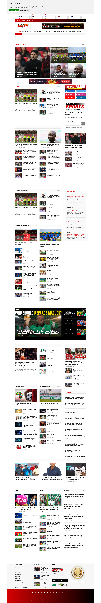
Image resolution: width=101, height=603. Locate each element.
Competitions (60, 31)
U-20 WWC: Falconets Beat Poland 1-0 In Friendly (58, 58)
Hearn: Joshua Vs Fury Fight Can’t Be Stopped (54, 441)
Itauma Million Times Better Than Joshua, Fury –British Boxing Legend (54, 423)
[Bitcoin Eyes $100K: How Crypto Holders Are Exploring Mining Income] (18, 411)
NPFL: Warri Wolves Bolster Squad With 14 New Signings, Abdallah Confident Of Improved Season (54, 298)
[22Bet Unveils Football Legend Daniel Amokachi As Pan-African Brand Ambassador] (27, 469)
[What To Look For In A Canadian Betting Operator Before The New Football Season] (18, 546)
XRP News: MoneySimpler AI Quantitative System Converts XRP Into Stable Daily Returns (29, 440)
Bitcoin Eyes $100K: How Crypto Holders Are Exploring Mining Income (29, 411)
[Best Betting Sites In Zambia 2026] (18, 540)
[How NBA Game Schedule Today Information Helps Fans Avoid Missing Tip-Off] (26, 354)
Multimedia (72, 31)
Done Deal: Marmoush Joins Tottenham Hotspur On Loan (53, 169)
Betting (18, 20)
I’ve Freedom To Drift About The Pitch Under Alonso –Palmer (29, 169)
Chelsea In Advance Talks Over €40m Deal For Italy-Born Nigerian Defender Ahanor (29, 274)
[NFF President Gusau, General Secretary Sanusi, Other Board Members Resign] (18, 175)
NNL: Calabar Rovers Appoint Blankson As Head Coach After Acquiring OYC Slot (53, 285)
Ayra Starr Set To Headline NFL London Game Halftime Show (78, 370)
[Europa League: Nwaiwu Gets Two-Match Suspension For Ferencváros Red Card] (18, 268)
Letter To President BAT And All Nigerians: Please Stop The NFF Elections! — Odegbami (53, 523)
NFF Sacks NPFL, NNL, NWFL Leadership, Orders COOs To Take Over (54, 252)
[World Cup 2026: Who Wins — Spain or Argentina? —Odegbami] (43, 543)
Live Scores (18, 33)
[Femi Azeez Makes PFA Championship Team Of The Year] (18, 295)
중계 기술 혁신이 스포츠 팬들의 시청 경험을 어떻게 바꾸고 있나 (30, 527)
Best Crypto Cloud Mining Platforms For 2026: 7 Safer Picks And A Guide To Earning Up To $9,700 (30, 424)
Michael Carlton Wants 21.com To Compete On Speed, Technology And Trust (52, 479)
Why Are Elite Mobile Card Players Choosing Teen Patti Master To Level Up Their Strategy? (74, 545)
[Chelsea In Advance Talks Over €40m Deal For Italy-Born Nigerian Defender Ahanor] (18, 275)
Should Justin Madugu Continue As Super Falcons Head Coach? (69, 331)
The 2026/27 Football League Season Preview (69, 321)
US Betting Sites (79, 558)
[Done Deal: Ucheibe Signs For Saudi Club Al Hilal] (43, 106)
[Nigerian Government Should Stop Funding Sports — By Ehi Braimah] (43, 350)
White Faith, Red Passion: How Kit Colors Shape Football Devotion (74, 536)
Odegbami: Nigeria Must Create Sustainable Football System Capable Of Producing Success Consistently (76, 72)
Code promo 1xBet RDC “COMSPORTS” (45, 576)
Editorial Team (18, 574)
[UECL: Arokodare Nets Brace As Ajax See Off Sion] (18, 256)
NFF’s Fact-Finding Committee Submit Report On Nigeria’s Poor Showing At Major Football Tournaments (74, 444)
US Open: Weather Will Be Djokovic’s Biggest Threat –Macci (54, 435)
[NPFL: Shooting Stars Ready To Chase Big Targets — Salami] (43, 280)
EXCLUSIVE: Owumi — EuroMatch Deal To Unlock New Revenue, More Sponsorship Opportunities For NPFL (54, 272)
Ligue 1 (82, 33)
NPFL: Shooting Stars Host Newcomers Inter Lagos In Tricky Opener (75, 58)
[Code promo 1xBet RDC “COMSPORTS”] (37, 577)
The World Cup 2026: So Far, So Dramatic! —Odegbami (53, 548)
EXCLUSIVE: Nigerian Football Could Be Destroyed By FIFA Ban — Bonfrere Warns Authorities (75, 405)
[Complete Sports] (23, 26)
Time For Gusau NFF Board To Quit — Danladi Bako (54, 370)
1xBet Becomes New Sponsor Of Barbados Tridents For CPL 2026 (30, 514)
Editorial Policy (18, 580)
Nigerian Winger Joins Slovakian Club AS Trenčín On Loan (30, 280)
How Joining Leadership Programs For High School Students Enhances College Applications (74, 526)
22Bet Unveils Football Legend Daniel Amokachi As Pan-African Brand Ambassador (26, 479)
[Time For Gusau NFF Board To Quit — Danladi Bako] (43, 371)
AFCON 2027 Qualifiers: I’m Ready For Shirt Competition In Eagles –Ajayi (74, 424)
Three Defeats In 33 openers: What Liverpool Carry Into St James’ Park (53, 364)
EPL (56, 33)
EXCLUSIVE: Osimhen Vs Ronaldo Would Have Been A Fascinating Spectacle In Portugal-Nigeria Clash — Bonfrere (75, 397)
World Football (46, 31)
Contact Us (17, 569)
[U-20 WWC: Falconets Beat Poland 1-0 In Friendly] (59, 55)
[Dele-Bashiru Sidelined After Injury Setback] (18, 262)
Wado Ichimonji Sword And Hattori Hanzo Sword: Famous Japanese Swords (74, 496)
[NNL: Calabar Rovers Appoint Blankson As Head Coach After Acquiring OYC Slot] (43, 286)
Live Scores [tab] (78, 244)
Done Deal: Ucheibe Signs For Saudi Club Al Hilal (53, 105)
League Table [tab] (70, 244)
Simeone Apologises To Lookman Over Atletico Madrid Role (74, 411)
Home (20, 31)
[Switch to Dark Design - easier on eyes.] (82, 20)
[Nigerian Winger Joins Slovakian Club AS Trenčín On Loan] (18, 281)
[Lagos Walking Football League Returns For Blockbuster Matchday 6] (50, 395)
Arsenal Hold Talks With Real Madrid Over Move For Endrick (59, 74)
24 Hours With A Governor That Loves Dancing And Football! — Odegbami (53, 530)
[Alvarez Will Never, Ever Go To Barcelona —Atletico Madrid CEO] (68, 165)
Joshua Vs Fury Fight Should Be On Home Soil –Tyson (53, 429)
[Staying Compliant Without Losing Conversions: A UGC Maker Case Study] (18, 418)
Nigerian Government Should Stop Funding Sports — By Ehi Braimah (53, 350)
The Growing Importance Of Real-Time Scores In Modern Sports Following (74, 506)
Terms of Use (18, 572)
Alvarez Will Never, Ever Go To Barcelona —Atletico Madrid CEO (79, 165)
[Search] (83, 20)
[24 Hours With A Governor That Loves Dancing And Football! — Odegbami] (43, 530)
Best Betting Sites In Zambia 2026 (30, 538)
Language (79, 31)
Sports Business (69, 558)
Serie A (67, 33)
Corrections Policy (19, 582)
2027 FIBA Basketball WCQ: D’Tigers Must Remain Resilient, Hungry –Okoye (53, 416)
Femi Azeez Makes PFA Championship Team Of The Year (30, 294)
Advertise (17, 571)
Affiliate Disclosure (19, 584)
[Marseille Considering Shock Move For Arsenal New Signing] (32, 62)
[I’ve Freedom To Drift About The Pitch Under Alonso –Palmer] (18, 169)
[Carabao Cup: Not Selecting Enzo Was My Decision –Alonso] (18, 158)
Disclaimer (17, 576)
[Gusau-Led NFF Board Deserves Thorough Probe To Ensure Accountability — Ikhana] (18, 164)
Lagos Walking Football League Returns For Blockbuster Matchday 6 (50, 404)
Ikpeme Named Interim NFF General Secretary (52, 111)
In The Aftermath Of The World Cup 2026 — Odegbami (53, 536)
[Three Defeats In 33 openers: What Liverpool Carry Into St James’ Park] (43, 364)
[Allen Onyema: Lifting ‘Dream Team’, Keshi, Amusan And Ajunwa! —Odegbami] (50, 500)
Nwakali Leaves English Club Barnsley (53, 99)
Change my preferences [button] (25, 10)
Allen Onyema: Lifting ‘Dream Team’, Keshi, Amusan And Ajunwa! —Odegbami (50, 509)
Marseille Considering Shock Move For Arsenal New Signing (28, 73)
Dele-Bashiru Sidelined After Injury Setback (29, 261)
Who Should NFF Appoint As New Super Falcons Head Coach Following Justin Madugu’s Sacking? (38, 332)
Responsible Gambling (19, 585)
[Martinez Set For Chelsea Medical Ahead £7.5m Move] (68, 159)
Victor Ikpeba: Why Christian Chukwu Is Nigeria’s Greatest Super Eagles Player (69, 313)
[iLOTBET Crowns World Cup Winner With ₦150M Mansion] (78, 469)
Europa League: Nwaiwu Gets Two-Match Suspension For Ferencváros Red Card (29, 268)
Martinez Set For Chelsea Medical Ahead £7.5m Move (79, 158)
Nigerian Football (26, 31)
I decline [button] (17, 10)
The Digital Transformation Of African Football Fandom (24, 404)
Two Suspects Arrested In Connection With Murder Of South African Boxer (79, 384)
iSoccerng (60, 558)
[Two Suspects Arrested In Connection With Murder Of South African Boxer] (68, 385)
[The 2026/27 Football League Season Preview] (81, 323)
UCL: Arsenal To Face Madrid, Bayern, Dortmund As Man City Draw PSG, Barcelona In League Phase (53, 163)
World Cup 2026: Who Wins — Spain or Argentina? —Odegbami (54, 542)
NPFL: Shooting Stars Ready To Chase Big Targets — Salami (53, 279)
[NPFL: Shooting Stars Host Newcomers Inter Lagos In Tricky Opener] (77, 55)
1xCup (35, 33)
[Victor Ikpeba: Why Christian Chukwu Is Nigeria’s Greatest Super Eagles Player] (81, 313)
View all (82, 44)
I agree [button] (11, 10)
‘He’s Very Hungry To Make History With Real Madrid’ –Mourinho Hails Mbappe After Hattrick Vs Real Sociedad (54, 175)
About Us (17, 567)
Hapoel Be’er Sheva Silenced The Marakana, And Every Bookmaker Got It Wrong (54, 357)
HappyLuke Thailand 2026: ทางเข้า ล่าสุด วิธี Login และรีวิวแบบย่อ (25, 508)
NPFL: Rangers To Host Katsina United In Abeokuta (53, 292)
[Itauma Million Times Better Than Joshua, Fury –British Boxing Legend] (43, 423)
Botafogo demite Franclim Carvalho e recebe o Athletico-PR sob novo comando (30, 521)
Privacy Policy (18, 578)
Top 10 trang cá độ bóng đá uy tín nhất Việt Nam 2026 (30, 533)
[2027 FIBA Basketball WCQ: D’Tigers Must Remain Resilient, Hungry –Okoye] (43, 417)
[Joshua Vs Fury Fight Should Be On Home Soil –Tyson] (43, 430)
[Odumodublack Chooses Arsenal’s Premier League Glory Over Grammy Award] (18, 152)
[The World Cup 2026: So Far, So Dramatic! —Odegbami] (43, 549)
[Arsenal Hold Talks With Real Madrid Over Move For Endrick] (59, 70)
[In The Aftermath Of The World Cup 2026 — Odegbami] (43, 537)
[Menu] (17, 31)
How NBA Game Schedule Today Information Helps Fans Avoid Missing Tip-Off (25, 363)
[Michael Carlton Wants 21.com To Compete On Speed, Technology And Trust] (52, 469)
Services (23, 20)
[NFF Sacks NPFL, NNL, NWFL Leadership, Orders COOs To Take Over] (43, 252)
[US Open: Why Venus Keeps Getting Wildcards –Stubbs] (43, 411)
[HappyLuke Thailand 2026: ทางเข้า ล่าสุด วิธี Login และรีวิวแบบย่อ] (26, 500)
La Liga (61, 33)
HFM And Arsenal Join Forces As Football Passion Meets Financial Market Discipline (30, 446)
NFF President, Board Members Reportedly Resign (72, 451)
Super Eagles (27, 33)
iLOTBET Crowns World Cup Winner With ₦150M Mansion (76, 478)
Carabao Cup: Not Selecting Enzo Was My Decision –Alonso (30, 157)
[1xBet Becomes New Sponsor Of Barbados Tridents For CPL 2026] (18, 515)
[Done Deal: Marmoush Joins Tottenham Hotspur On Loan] (43, 169)
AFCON (46, 33)
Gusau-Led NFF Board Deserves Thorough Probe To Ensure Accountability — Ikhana (29, 163)
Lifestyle (53, 558)
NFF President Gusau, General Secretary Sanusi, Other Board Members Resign (29, 175)
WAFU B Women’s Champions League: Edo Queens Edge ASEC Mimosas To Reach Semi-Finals (53, 258)
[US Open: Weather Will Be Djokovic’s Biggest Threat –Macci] (43, 436)
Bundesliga (74, 33)
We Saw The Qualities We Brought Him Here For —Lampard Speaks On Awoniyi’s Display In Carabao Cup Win (30, 287)
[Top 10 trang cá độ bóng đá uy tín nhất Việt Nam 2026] (18, 534)
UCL (51, 33)
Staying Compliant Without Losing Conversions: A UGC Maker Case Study (30, 417)
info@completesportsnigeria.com (58, 574)
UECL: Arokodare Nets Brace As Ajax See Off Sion (29, 255)
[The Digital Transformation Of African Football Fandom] (26, 395)
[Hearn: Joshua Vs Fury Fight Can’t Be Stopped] (43, 442)
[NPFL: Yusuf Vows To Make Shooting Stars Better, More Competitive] (43, 265)
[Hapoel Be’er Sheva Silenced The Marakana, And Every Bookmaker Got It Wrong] (43, 357)
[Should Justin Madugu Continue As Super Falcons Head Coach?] (81, 332)
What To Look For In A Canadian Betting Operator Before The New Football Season (30, 545)
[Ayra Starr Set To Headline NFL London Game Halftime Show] (68, 370)
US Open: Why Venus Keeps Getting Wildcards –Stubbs (53, 410)
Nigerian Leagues (36, 31)
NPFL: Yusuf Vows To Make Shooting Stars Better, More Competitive (53, 265)
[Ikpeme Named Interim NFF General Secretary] (43, 112)
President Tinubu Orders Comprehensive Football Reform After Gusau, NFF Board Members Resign (54, 157)
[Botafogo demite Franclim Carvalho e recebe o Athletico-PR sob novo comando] (18, 521)
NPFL (40, 33)
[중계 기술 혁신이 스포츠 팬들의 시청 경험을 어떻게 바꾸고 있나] (18, 528)
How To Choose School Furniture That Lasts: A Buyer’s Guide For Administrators (74, 516)
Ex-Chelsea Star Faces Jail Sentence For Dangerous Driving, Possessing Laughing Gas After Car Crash (79, 377)
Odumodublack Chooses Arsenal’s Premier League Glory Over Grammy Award (29, 151)
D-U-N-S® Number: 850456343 (21, 587)
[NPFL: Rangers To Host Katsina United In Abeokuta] (43, 292)
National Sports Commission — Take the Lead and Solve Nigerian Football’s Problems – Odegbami (54, 517)
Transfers (54, 31)
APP (32, 20)
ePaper (28, 20)
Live (67, 31)
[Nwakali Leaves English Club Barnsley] (43, 100)
